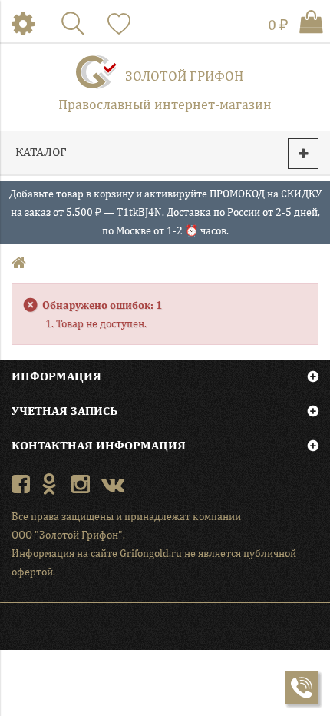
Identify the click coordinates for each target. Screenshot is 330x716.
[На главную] (21, 263)
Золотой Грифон (184, 76)
